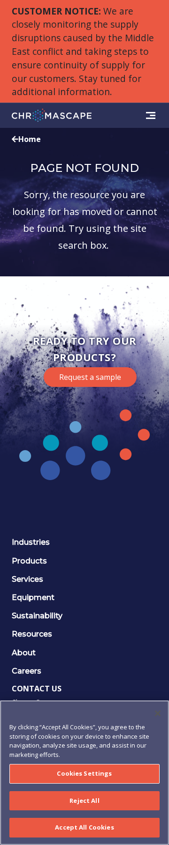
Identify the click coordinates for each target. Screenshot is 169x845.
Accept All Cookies (84, 827)
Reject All (84, 800)
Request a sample (90, 377)
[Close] (157, 713)
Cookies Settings (84, 773)
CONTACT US (36, 688)
